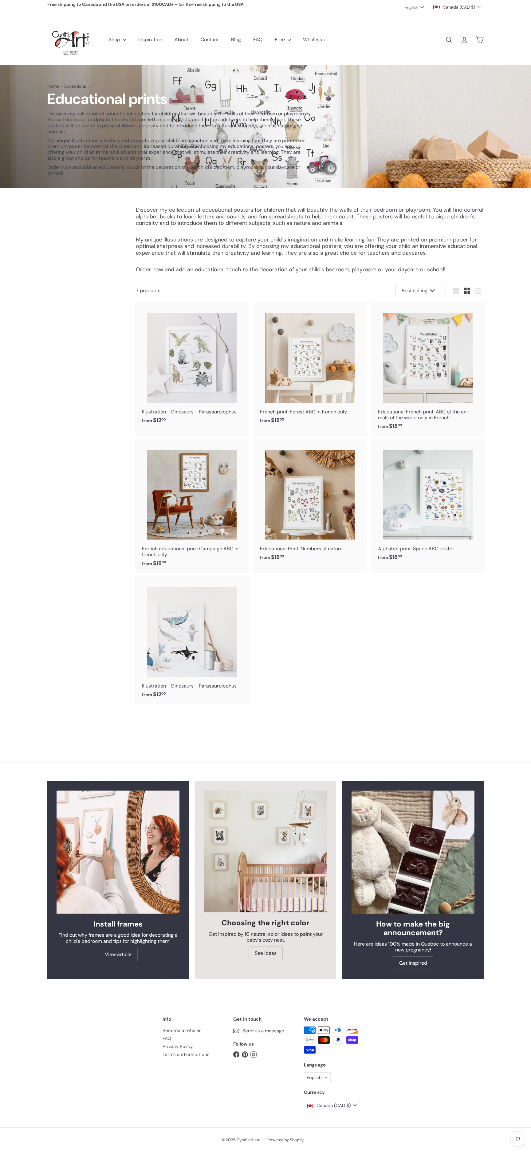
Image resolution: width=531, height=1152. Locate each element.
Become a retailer (182, 1030)
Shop (115, 39)
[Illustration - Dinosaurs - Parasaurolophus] (192, 366)
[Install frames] (118, 852)
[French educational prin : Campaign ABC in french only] (192, 506)
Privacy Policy (178, 1046)
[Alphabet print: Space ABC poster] (428, 503)
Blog (236, 39)
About (181, 39)
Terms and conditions (186, 1054)
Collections (75, 86)
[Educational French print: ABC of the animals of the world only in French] (428, 369)
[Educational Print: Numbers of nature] (310, 503)
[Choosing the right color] (265, 852)
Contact (210, 39)
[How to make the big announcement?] (413, 852)
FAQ (257, 39)
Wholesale (314, 39)
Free (280, 39)
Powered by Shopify (285, 1139)
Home (53, 86)
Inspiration (150, 39)
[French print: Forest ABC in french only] (310, 366)
